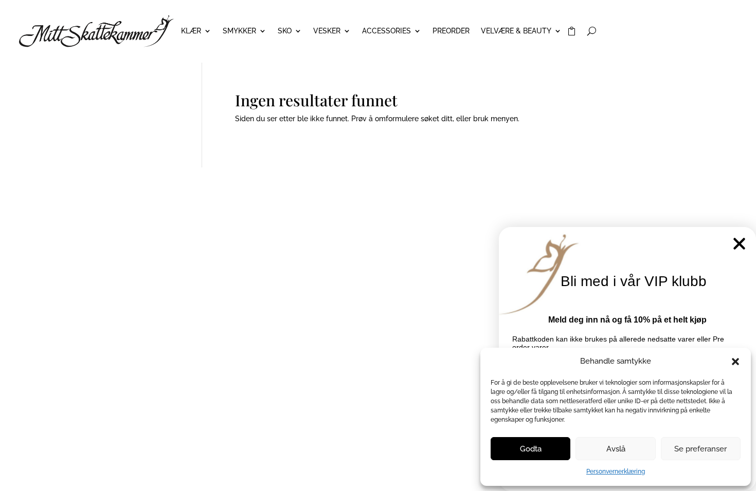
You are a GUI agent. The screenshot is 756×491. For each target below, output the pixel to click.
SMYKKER (239, 31)
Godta (531, 449)
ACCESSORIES (386, 31)
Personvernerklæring (615, 471)
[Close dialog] (739, 243)
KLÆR (191, 31)
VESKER (326, 31)
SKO (285, 31)
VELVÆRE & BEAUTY (516, 31)
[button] (735, 361)
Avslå (615, 449)
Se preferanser (700, 449)
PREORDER (451, 31)
